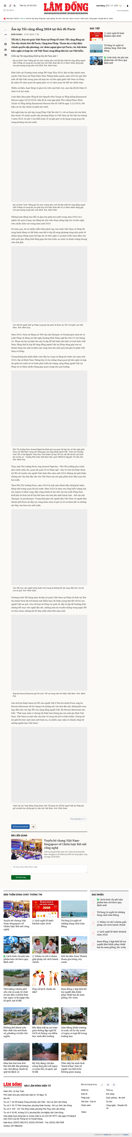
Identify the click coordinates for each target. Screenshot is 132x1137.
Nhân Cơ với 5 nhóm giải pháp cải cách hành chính (45, 959)
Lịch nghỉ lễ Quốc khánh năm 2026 (114, 34)
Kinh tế (28, 18)
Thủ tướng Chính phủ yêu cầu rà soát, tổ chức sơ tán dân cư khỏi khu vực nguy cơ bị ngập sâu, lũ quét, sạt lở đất (16, 995)
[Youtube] (108, 1084)
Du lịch (77, 18)
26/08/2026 (28, 6)
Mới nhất (10, 18)
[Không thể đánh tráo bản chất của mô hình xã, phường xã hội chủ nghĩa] (16, 1016)
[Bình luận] (5, 50)
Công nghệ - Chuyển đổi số (98, 18)
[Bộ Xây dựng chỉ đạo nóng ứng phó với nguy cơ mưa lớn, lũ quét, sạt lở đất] (45, 1051)
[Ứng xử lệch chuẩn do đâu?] (45, 977)
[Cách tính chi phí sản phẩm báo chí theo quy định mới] (96, 60)
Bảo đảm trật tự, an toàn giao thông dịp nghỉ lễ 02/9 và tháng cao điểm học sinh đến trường (44, 1031)
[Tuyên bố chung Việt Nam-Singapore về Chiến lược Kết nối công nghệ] (26, 849)
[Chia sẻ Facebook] (5, 44)
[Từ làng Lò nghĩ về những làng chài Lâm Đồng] (96, 48)
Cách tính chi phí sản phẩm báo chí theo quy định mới (116, 60)
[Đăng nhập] (127, 5)
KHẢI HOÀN (16, 34)
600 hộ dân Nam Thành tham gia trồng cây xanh (74, 959)
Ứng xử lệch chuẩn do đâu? (44, 990)
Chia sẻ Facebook (21, 827)
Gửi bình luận (21, 877)
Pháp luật (42, 18)
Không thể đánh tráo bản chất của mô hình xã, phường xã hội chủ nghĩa (15, 1031)
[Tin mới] (10, 5)
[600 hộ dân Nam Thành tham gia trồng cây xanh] (74, 945)
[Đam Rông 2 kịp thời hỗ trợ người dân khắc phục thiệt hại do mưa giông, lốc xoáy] (74, 977)
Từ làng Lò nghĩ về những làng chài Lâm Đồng (115, 48)
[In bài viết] (5, 55)
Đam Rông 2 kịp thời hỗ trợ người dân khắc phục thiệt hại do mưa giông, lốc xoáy (74, 993)
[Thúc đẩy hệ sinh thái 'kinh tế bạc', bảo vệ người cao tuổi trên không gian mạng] (74, 1051)
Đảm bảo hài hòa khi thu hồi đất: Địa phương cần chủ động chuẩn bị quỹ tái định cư (15, 1067)
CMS (108, 1135)
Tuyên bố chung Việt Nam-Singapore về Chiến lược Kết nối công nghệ (65, 844)
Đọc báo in (10, 10)
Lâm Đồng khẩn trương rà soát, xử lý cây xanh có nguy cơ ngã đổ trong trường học (74, 1031)
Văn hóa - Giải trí (68, 18)
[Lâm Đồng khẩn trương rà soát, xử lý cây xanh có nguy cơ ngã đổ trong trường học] (74, 1016)
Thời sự (23, 18)
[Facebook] (114, 1084)
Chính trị (16, 18)
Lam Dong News (123, 10)
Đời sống (35, 18)
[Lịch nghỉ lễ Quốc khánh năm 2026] (96, 36)
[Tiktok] (102, 1084)
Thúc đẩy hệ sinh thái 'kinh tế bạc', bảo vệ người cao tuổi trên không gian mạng (73, 1067)
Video (111, 18)
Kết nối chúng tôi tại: (89, 1084)
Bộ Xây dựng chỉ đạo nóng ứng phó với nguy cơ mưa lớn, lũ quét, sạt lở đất (44, 1067)
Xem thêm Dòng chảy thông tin (22, 894)
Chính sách (84, 18)
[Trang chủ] (4, 18)
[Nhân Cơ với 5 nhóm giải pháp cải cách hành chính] (45, 945)
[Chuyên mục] (5, 5)
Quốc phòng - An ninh (53, 18)
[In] (33, 826)
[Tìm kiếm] (15, 5)
